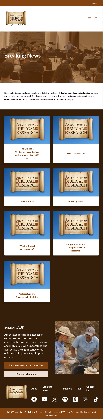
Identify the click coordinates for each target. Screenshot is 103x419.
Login (94, 3)
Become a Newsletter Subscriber (26, 365)
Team (79, 388)
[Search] (96, 18)
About (34, 388)
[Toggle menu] (89, 19)
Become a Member (26, 374)
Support (67, 388)
